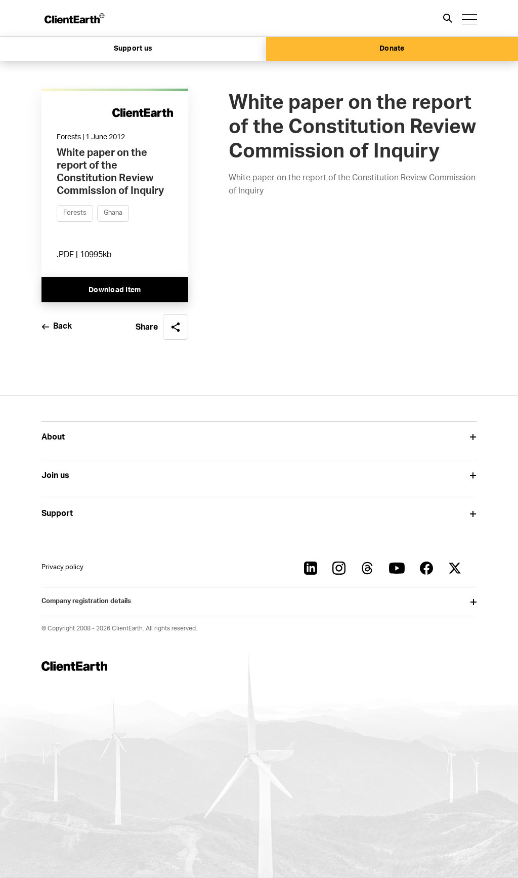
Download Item (115, 290)
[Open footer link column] (472, 437)
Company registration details (86, 601)
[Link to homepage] (73, 18)
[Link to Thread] (367, 568)
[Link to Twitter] (454, 568)
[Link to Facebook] (426, 568)
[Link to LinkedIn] (310, 568)
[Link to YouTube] (397, 568)
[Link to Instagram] (339, 568)
